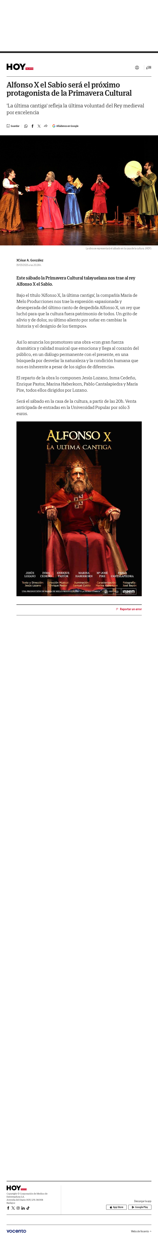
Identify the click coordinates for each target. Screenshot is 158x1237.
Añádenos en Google (67, 126)
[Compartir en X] (39, 126)
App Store (118, 1207)
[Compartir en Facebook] (32, 126)
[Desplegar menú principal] (148, 67)
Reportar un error (131, 609)
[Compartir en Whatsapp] (25, 126)
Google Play (141, 1207)
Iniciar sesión (137, 67)
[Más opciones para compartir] (45, 126)
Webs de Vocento (140, 1231)
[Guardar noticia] (13, 126)
